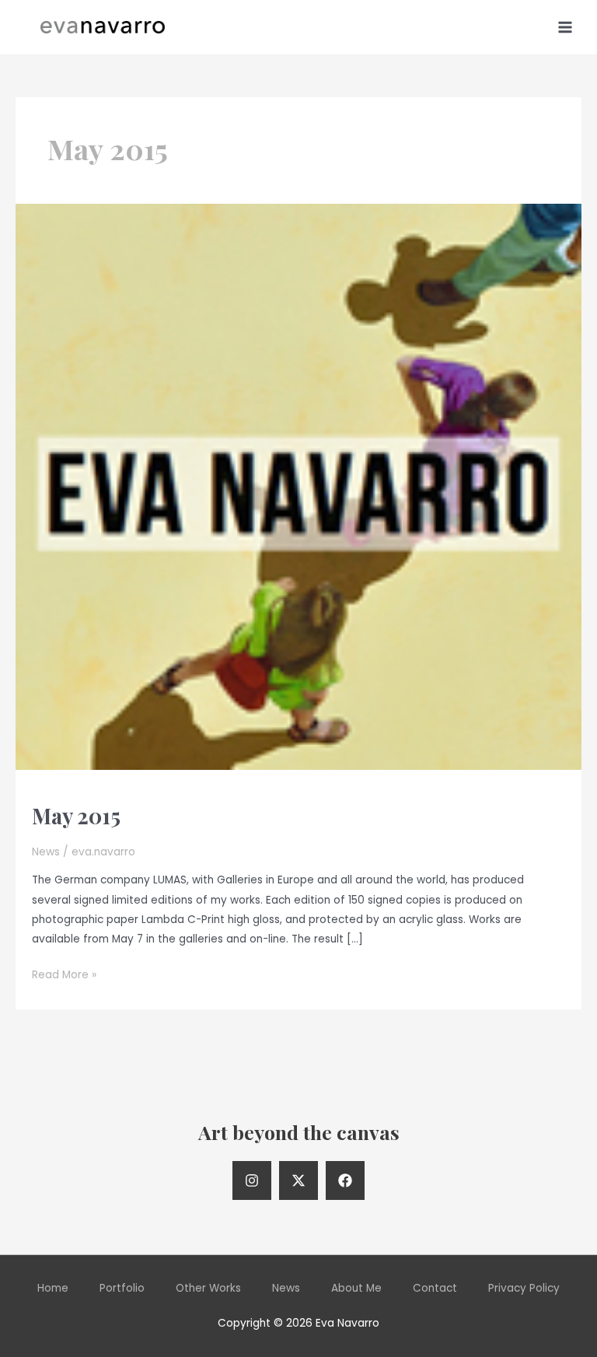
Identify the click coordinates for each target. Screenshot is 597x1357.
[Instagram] (251, 1180)
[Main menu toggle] (565, 27)
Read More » (64, 976)
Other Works (208, 1288)
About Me (356, 1288)
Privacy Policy (524, 1288)
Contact (435, 1288)
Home (52, 1288)
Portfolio (122, 1288)
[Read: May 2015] (298, 486)
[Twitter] (298, 1180)
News (46, 852)
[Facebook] (345, 1180)
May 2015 (76, 815)
